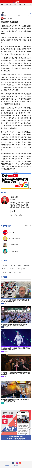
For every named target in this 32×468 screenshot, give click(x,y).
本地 (2, 303)
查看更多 (27, 225)
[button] (2, 1)
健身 (10, 272)
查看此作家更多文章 (16, 215)
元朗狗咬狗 (4, 265)
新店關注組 (4, 269)
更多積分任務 (23, 454)
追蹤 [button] (12, 211)
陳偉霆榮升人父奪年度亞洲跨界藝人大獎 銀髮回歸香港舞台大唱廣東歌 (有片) (16, 349)
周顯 (20, 272)
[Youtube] (20, 463)
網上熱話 (12, 269)
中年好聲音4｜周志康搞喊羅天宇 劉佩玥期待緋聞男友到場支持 (15, 373)
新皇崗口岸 (26, 265)
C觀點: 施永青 (14, 197)
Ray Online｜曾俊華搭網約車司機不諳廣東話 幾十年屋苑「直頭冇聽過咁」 (15, 300)
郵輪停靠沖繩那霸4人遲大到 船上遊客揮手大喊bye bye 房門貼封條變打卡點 (15, 400)
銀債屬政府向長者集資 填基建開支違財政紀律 (14, 325)
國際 (2, 402)
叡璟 (24, 269)
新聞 (2, 15)
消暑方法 (4, 272)
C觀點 (18, 269)
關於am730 (25, 466)
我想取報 (16, 466)
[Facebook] (13, 463)
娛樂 (2, 351)
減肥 (15, 272)
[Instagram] (16, 463)
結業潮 (19, 265)
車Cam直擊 (12, 265)
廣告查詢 (7, 466)
